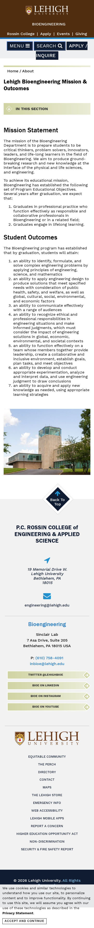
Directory (47, 772)
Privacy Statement (17, 913)
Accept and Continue (24, 921)
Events (63, 33)
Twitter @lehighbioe (45, 674)
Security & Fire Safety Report (47, 849)
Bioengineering (49, 24)
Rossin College (20, 33)
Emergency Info (47, 803)
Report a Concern (47, 826)
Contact (47, 779)
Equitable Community (47, 756)
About (28, 71)
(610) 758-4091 (49, 658)
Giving (81, 33)
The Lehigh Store (47, 795)
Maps (47, 787)
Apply (45, 33)
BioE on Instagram (46, 696)
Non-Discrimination (47, 841)
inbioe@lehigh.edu (47, 663)
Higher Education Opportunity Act (47, 834)
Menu (18, 46)
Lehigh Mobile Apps (47, 818)
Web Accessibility (47, 810)
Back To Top (57, 501)
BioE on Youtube (45, 706)
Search (47, 46)
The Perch (47, 764)
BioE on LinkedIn (45, 685)
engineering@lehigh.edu (47, 605)
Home (12, 71)
